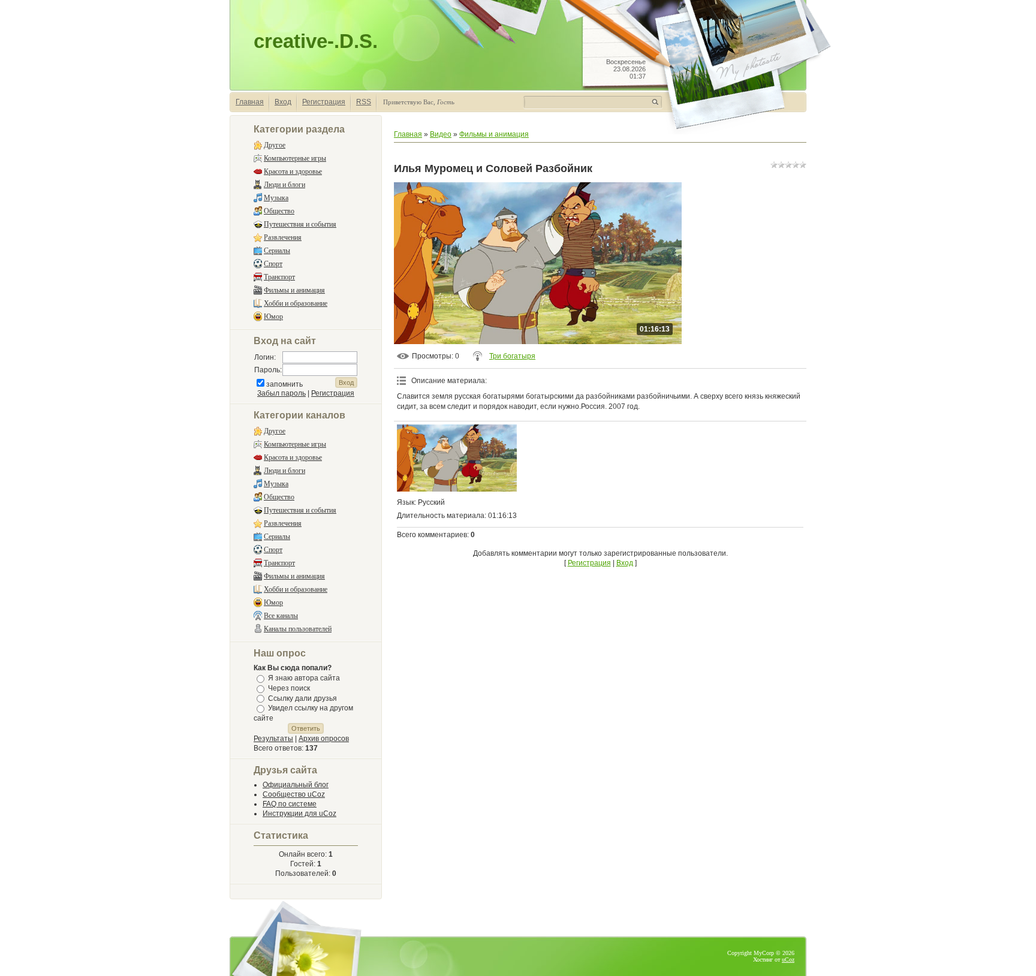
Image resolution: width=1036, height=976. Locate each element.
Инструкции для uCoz (299, 813)
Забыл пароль (281, 393)
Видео (440, 134)
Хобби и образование (295, 303)
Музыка (276, 198)
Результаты (273, 738)
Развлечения (283, 237)
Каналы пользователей (298, 629)
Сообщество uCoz (294, 794)
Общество (279, 211)
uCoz (788, 959)
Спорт (273, 264)
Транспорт (279, 277)
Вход (283, 102)
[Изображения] (457, 458)
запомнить (284, 384)
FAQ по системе (290, 804)
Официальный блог (296, 785)
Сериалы (277, 250)
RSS (363, 102)
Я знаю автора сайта (304, 678)
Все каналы (281, 615)
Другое (274, 145)
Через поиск (289, 688)
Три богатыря (512, 356)
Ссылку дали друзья (302, 698)
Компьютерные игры (295, 158)
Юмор (273, 316)
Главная (250, 102)
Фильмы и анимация (294, 290)
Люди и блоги (284, 184)
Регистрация (323, 102)
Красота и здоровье (293, 171)
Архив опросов (324, 738)
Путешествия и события (300, 224)
